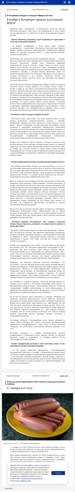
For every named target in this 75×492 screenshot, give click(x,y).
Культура (64, 10)
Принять (58, 473)
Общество (64, 376)
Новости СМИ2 (8, 488)
